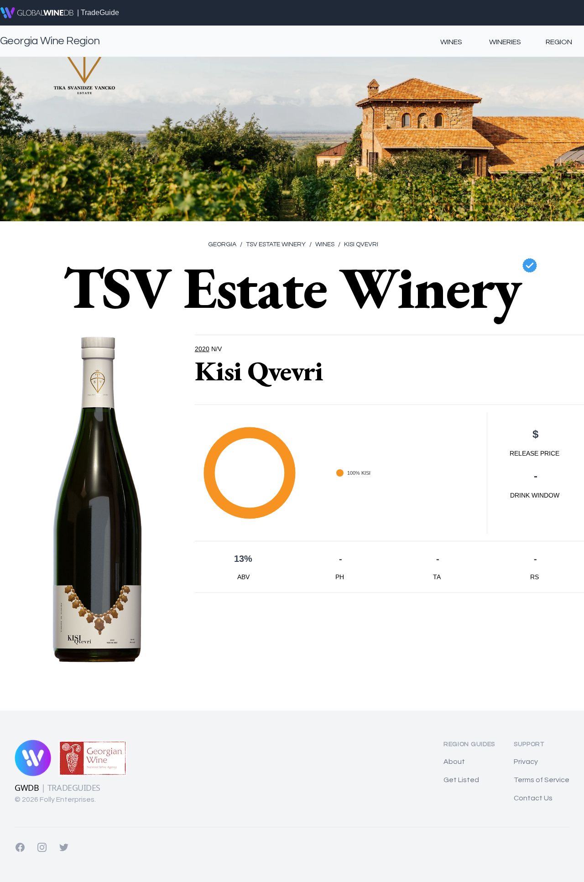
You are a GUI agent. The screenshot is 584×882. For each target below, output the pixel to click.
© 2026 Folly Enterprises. (55, 799)
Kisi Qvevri (358, 244)
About (454, 761)
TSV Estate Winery (273, 244)
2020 (202, 349)
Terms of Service (541, 779)
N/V (216, 349)
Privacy (526, 761)
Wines (451, 42)
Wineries (505, 42)
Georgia (222, 244)
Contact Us (533, 798)
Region (559, 42)
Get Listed (461, 779)
